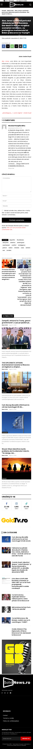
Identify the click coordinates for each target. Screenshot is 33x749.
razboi (10, 248)
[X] (8, 46)
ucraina (9, 250)
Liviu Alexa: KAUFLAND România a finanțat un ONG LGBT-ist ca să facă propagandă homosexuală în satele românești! (21, 583)
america (12, 242)
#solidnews (20, 240)
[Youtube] (10, 693)
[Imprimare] (20, 46)
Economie (4, 432)
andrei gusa (20, 242)
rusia (22, 248)
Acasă (4, 10)
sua (4, 250)
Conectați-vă (16, 502)
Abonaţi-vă (26, 738)
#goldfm (12, 240)
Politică (4, 348)
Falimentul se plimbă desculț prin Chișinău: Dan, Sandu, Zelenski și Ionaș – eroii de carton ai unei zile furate (21, 552)
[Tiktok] (8, 693)
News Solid (5, 325)
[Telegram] (25, 46)
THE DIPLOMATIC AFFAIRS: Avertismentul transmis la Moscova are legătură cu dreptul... (16, 365)
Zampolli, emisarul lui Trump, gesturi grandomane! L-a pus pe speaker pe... (16, 322)
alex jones (5, 242)
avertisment (6, 245)
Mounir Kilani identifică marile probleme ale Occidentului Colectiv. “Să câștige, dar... (15, 451)
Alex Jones (5, 61)
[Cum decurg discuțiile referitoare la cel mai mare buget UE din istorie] (16, 422)
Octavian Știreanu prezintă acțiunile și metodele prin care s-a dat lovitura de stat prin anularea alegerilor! (9, 274)
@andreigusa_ (7, 113)
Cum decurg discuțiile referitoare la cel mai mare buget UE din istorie (21, 539)
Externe (4, 392)
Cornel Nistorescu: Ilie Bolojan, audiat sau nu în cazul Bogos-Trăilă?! (21, 620)
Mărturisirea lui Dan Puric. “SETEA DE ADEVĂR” (21, 608)
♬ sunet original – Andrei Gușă (21, 113)
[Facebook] (4, 46)
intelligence (21, 245)
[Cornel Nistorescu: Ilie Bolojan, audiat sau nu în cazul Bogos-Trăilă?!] (6, 620)
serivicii (28, 248)
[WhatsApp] (12, 46)
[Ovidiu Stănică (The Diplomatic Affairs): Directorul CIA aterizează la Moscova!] (6, 631)
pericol (5, 248)
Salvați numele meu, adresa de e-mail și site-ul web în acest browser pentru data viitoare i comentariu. (16, 213)
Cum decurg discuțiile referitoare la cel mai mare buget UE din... (15, 406)
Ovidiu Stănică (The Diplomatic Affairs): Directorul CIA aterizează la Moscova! (21, 632)
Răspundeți (11, 168)
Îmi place (6, 502)
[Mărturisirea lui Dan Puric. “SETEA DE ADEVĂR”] (6, 609)
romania (16, 248)
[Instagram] (5, 693)
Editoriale (10, 10)
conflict (14, 245)
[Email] (16, 46)
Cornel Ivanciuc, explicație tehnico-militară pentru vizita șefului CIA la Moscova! (20, 598)
